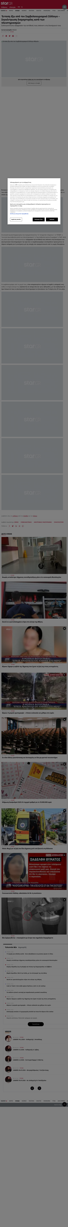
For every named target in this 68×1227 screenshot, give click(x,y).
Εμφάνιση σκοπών (16, 219)
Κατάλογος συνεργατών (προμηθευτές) (19, 213)
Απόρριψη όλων (39, 219)
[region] (34, 201)
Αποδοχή (52, 219)
